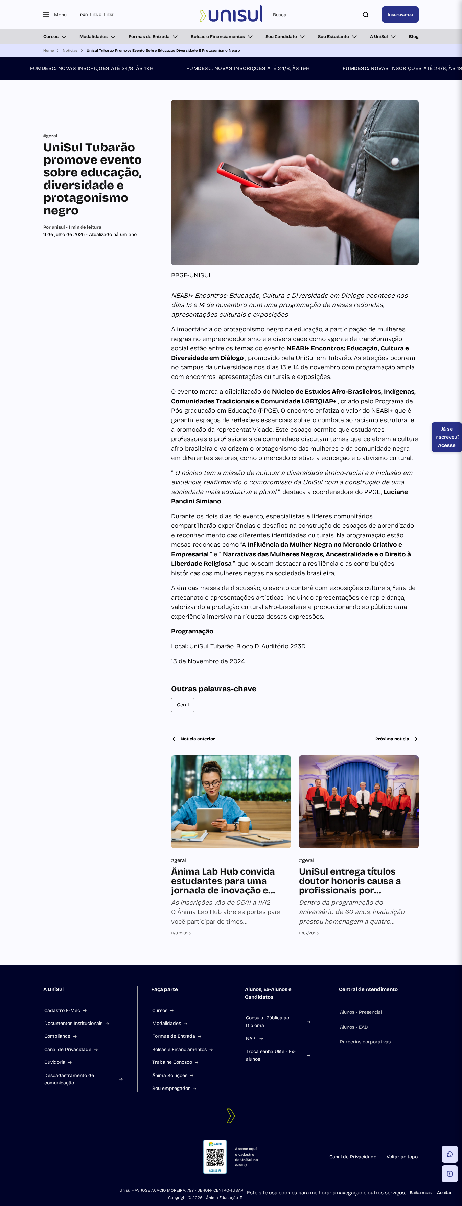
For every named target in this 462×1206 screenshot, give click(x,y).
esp (110, 14)
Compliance (57, 1036)
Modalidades (93, 36)
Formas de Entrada (149, 36)
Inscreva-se (400, 14)
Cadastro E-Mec (62, 1010)
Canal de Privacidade (67, 1049)
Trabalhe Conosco (172, 1062)
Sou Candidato (281, 36)
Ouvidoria (54, 1062)
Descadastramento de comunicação (69, 1079)
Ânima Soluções (169, 1075)
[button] (450, 1154)
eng (97, 14)
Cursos (51, 36)
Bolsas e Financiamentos (218, 36)
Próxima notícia (392, 739)
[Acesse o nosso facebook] (46, 1157)
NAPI (251, 1038)
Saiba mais (421, 1193)
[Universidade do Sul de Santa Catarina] (231, 14)
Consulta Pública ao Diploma (267, 1021)
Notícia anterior (198, 739)
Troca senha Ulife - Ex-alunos (271, 1055)
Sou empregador (171, 1088)
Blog (414, 36)
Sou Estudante (333, 36)
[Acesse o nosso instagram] (62, 1157)
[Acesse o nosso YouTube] (94, 1157)
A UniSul (379, 36)
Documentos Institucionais (73, 1023)
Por (72, 227)
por (84, 14)
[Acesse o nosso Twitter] (78, 1157)
